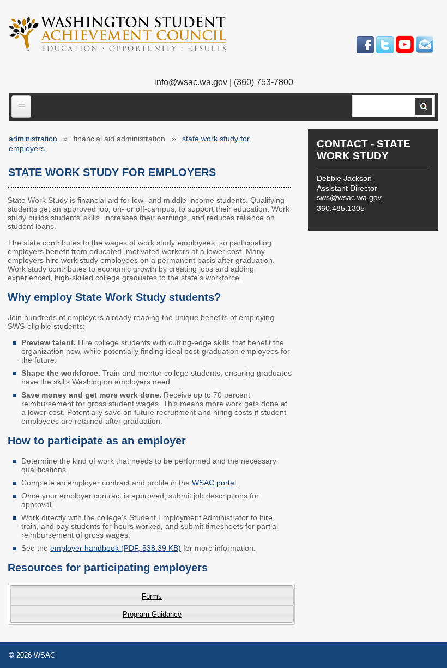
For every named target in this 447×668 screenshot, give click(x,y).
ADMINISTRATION (33, 138)
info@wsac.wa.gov (190, 82)
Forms (152, 596)
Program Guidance (152, 614)
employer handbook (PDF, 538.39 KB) (115, 548)
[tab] (152, 596)
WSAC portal (214, 482)
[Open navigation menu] (21, 106)
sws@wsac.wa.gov (349, 197)
